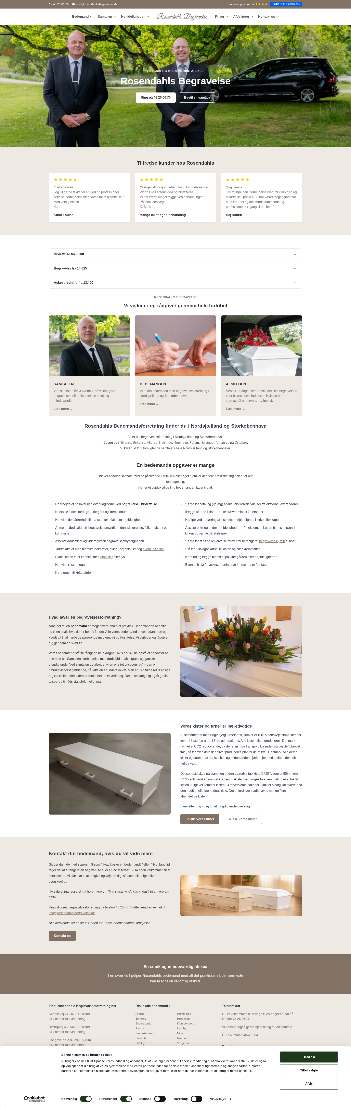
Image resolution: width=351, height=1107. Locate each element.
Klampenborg (185, 1023)
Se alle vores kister (242, 819)
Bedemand (80, 16)
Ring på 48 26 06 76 (156, 97)
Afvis (309, 1083)
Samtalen (105, 16)
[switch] (126, 1099)
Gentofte (141, 1038)
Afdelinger (241, 16)
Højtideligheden (133, 16)
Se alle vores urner (199, 819)
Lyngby (181, 1028)
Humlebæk (184, 1013)
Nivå (180, 1033)
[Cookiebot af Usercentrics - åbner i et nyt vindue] (34, 1099)
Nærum (182, 1038)
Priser (219, 16)
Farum (139, 1028)
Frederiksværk (144, 1033)
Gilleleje (140, 1043)
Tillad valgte (308, 1070)
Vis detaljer (218, 1099)
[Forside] (182, 17)
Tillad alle (309, 1057)
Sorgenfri (183, 1043)
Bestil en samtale (197, 97)
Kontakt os (266, 16)
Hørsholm (183, 1018)
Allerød (140, 1013)
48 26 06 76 (241, 1019)
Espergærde (143, 1023)
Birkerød (140, 1018)
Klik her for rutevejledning (67, 1019)
